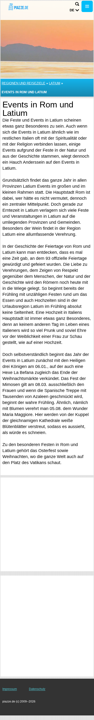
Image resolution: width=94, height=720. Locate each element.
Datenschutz (37, 689)
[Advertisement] (47, 524)
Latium (54, 83)
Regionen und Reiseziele (23, 83)
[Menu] (87, 6)
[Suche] (77, 4)
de (72, 10)
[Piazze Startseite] (18, 7)
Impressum (9, 689)
